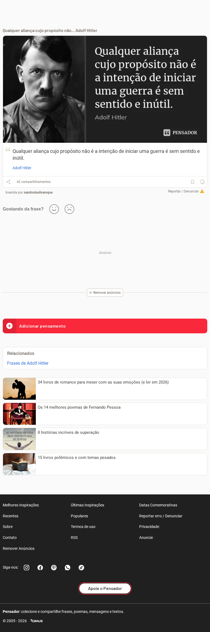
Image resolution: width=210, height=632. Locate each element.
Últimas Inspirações (87, 505)
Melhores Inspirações (21, 505)
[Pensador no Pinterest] (53, 567)
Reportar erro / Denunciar (160, 516)
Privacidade (149, 526)
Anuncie (146, 537)
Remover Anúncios (18, 548)
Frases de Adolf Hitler (27, 363)
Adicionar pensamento (42, 325)
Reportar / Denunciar (183, 191)
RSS (74, 537)
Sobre (8, 526)
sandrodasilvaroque (38, 192)
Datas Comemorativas (158, 505)
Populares (79, 516)
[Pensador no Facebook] (40, 567)
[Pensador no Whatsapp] (67, 567)
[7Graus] (36, 621)
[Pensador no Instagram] (26, 567)
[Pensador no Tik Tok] (81, 567)
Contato (10, 537)
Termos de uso (83, 526)
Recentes (10, 516)
